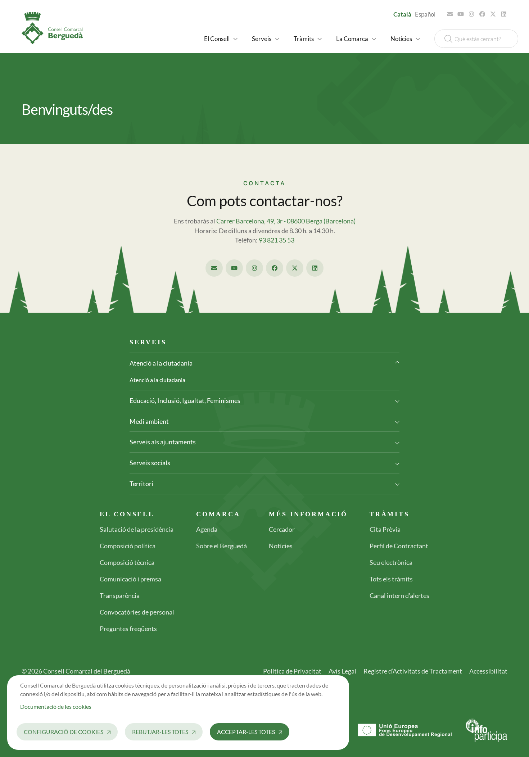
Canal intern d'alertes (399, 595)
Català (402, 14)
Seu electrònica (391, 562)
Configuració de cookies (63, 731)
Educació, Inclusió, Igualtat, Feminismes (185, 400)
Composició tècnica (127, 562)
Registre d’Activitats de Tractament (412, 671)
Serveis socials (150, 463)
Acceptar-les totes (246, 731)
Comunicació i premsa (130, 579)
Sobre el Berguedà (221, 546)
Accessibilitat (488, 671)
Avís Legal (342, 671)
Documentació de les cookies (55, 706)
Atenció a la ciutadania (161, 363)
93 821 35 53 (276, 240)
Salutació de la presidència (136, 529)
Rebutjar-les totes (160, 731)
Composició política (127, 546)
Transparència (120, 595)
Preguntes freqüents (128, 629)
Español (425, 14)
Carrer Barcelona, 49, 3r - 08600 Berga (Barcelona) (286, 221)
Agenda (206, 529)
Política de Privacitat (292, 671)
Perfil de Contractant (399, 546)
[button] (221, 38)
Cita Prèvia (385, 529)
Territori (141, 484)
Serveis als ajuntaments (163, 442)
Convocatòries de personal (137, 612)
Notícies (281, 546)
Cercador (282, 529)
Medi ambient (149, 421)
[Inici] (55, 28)
